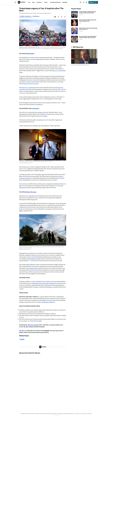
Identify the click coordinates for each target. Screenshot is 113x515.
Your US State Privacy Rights (39, 413)
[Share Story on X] (58, 17)
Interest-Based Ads (59, 413)
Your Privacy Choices (83, 413)
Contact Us (90, 413)
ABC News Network (24, 413)
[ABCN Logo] (21, 2)
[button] (15, 2)
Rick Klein (22, 16)
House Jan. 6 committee (27, 87)
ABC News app (32, 325)
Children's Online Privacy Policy (50, 413)
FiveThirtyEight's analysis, (33, 259)
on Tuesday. (44, 116)
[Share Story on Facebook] (55, 17)
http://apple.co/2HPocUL (48, 302)
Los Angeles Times (33, 268)
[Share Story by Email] (61, 17)
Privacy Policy (30, 413)
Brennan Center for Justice (31, 83)
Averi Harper (27, 16)
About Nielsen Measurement (69, 413)
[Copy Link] (65, 17)
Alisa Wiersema (36, 16)
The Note (21, 330)
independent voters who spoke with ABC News (44, 283)
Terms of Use (77, 413)
